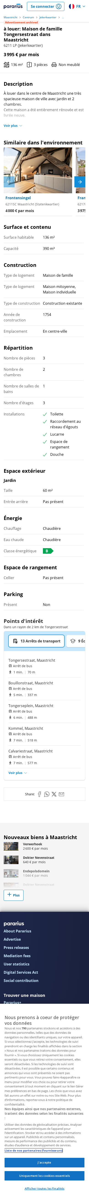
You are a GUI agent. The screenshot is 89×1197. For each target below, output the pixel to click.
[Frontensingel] (38, 170)
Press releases (16, 947)
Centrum (28, 17)
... (63, 17)
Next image (79, 181)
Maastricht (10, 17)
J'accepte (44, 1162)
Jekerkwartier (47, 17)
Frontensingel (18, 197)
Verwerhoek (32, 844)
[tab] (36, 641)
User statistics (16, 964)
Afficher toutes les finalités (45, 1188)
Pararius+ (12, 1002)
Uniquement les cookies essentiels (44, 1176)
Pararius (13, 6)
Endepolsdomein (36, 871)
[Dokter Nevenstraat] (11, 860)
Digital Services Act (21, 972)
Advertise (12, 939)
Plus (16, 895)
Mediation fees (17, 955)
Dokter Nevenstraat (38, 857)
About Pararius (17, 931)
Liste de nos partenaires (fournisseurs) (34, 1150)
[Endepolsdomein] (11, 873)
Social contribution (21, 980)
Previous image (9, 181)
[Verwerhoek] (11, 846)
